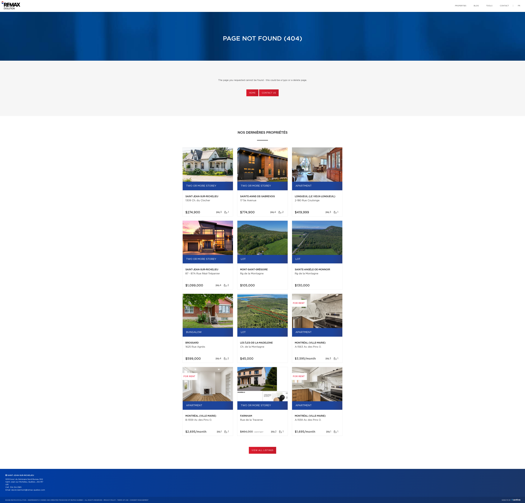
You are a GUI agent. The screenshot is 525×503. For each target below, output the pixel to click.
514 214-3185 (15, 487)
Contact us (269, 93)
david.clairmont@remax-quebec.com (28, 490)
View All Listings (262, 450)
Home (252, 93)
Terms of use (122, 500)
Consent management (139, 500)
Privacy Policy (110, 500)
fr (519, 6)
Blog (476, 6)
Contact (504, 6)
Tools (489, 6)
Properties (460, 6)
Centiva (516, 500)
